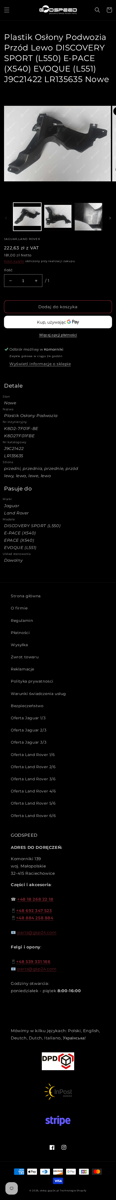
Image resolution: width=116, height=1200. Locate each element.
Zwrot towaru (25, 657)
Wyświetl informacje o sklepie (40, 363)
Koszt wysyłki (14, 261)
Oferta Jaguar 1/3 (28, 718)
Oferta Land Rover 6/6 (33, 815)
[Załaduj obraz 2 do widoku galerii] (58, 217)
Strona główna (26, 596)
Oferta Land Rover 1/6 (33, 754)
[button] (7, 10)
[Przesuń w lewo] (6, 218)
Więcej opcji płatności (58, 335)
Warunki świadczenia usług (38, 693)
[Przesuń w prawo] (110, 218)
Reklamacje (22, 669)
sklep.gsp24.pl (50, 1190)
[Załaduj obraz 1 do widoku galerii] (27, 217)
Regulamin (22, 620)
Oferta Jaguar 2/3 (28, 730)
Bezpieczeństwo (27, 705)
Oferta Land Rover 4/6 (33, 791)
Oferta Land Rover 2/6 (33, 766)
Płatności (20, 632)
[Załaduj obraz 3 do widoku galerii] (88, 217)
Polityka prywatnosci (32, 681)
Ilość (8, 270)
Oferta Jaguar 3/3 (28, 742)
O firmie (19, 608)
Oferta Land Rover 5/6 (33, 803)
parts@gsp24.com (36, 932)
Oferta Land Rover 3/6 (33, 779)
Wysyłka (19, 644)
